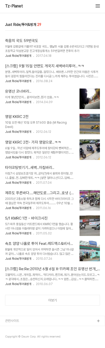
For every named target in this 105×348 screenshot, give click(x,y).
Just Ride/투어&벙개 (18, 56)
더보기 (52, 300)
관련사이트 (12, 321)
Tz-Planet (14, 6)
